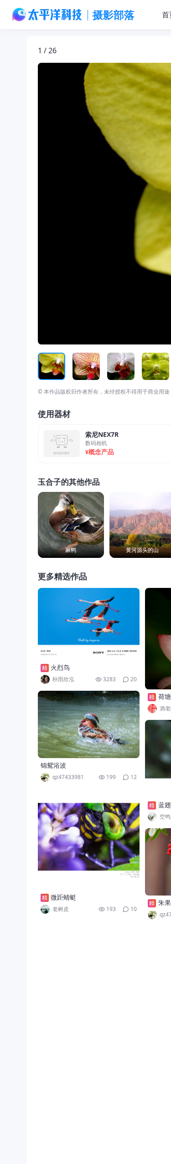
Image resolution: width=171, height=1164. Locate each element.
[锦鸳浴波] (89, 724)
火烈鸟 (60, 667)
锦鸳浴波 (53, 765)
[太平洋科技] (47, 14)
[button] (80, 203)
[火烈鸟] (89, 624)
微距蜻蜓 (63, 897)
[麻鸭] (71, 525)
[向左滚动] (46, 366)
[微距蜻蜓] (89, 839)
